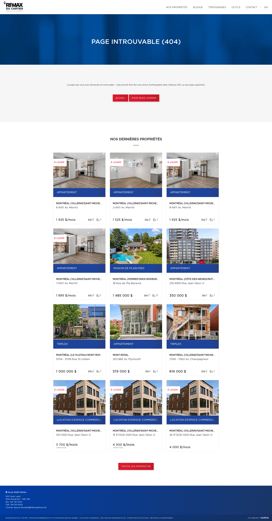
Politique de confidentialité (113, 518)
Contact (251, 7)
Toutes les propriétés (136, 467)
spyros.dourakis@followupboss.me (30, 508)
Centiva (264, 518)
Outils (235, 7)
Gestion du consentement (161, 518)
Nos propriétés (176, 7)
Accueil (120, 98)
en (266, 7)
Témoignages (217, 7)
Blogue (198, 7)
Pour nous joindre (144, 98)
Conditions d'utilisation (137, 518)
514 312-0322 (16, 505)
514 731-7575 (16, 502)
